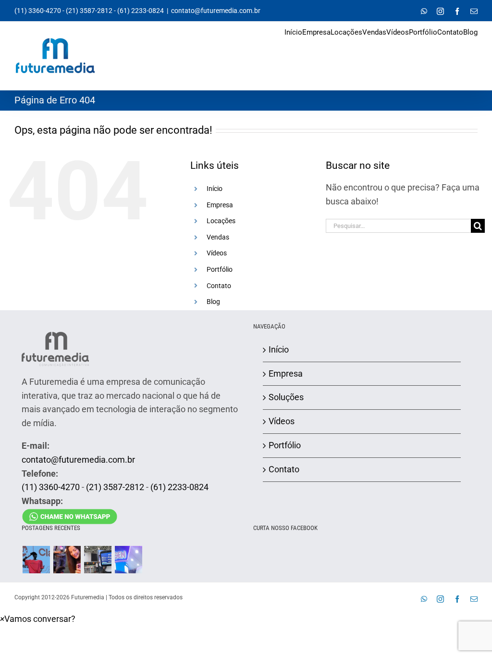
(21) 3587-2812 (89, 10)
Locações (221, 221)
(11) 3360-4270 (37, 10)
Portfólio (220, 269)
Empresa (220, 205)
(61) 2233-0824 (140, 10)
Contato (219, 286)
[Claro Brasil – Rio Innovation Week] (66, 559)
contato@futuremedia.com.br (215, 10)
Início (214, 188)
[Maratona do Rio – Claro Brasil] (36, 559)
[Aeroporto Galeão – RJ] (97, 559)
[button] (37, 619)
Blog (213, 301)
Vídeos (217, 253)
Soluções (286, 397)
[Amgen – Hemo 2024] (128, 559)
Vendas (218, 237)
